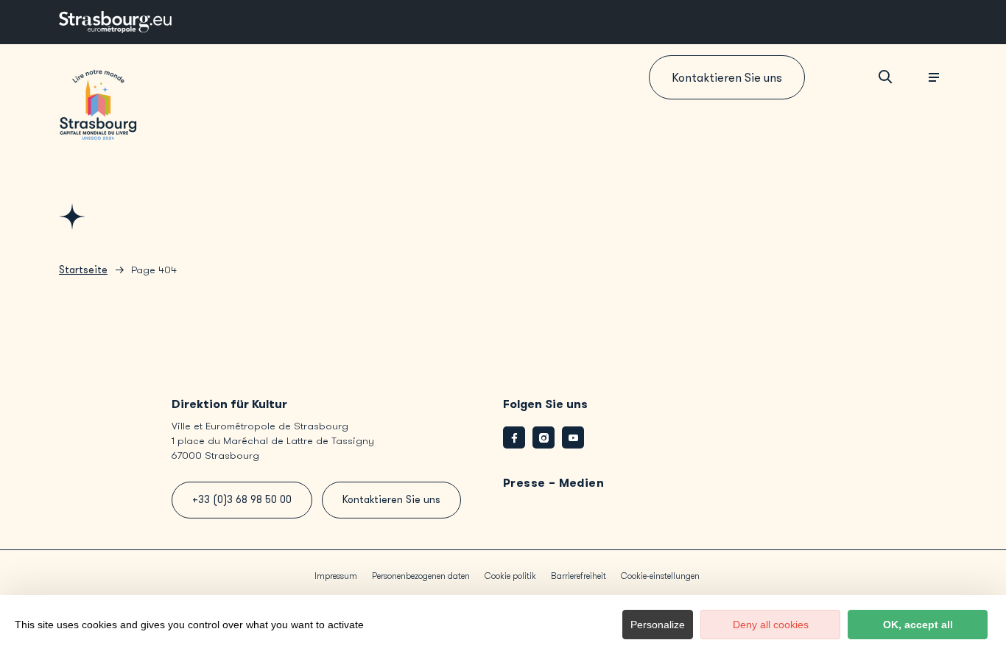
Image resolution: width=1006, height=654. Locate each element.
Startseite (83, 270)
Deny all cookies (771, 624)
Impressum (335, 576)
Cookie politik (510, 576)
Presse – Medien (553, 482)
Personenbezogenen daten (421, 576)
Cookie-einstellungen (660, 576)
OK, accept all (918, 624)
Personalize (657, 624)
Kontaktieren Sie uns (727, 77)
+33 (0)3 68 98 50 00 (242, 500)
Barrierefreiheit (578, 576)
